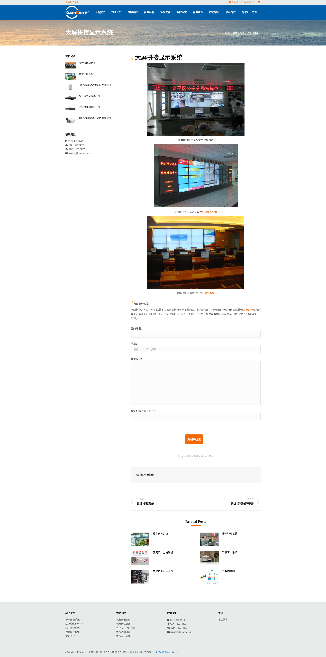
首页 (227, 32)
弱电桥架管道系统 (163, 571)
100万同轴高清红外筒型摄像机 (95, 118)
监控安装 (121, 628)
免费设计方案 (123, 636)
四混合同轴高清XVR (90, 107)
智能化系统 (238, 32)
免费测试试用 (123, 624)
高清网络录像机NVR (90, 96)
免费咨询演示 (123, 632)
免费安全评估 (123, 619)
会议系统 (210, 293)
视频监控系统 (72, 632)
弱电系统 (248, 309)
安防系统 (70, 636)
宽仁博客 (223, 619)
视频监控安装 (209, 212)
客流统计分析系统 (163, 552)
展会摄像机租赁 (87, 63)
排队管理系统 (229, 533)
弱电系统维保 (72, 628)
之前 (206, 456)
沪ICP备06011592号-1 (167, 652)
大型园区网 (228, 571)
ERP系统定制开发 (74, 624)
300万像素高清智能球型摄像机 (95, 85)
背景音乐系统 (229, 552)
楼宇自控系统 (160, 533)
